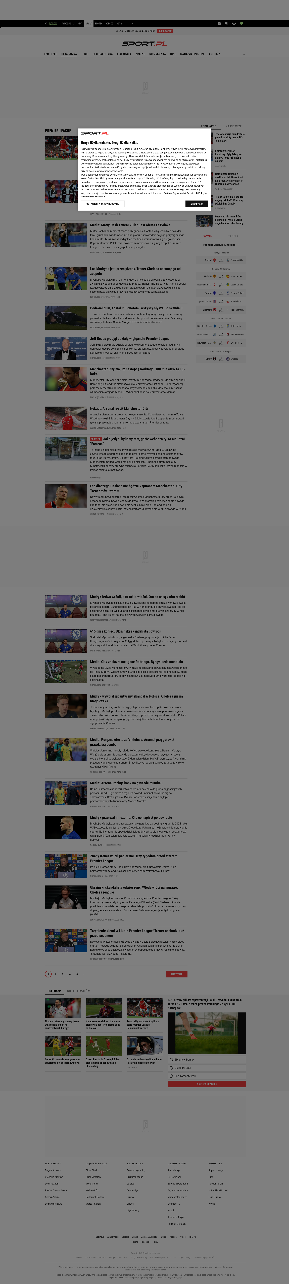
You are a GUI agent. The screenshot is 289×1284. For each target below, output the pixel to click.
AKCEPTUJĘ (196, 204)
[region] (144, 169)
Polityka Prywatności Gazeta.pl (180, 193)
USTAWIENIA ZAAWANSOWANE (102, 203)
